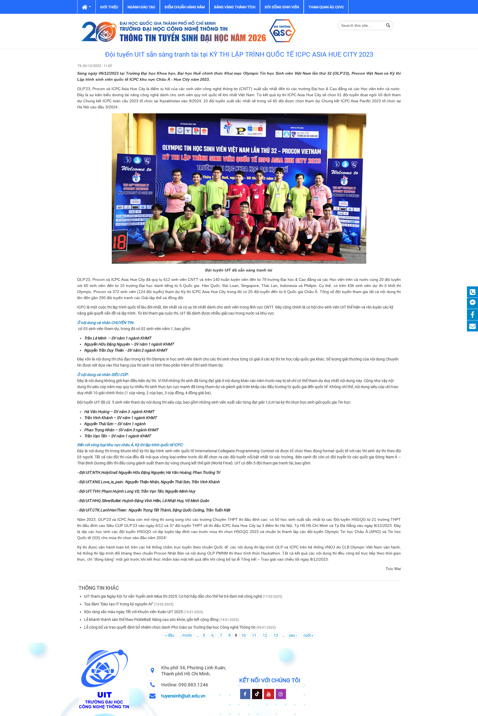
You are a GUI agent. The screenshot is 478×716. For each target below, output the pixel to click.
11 (254, 635)
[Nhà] (187, 31)
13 (276, 635)
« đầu (169, 635)
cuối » (308, 635)
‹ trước (186, 635)
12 (265, 635)
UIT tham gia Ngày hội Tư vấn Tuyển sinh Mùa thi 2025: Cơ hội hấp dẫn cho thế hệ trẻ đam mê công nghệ (173, 596)
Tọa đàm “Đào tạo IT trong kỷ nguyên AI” (118, 604)
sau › (293, 635)
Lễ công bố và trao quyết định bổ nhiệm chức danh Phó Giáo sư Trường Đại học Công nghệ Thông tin (170, 627)
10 (243, 635)
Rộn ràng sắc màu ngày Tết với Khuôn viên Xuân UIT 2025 (133, 612)
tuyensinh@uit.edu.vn (183, 696)
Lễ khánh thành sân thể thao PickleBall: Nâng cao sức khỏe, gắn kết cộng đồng (151, 619)
